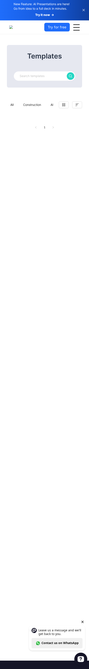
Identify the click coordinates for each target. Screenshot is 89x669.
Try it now (44, 15)
